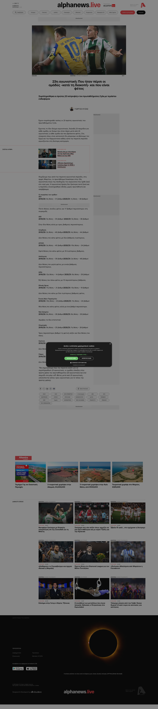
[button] (79, 354)
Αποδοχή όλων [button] (71, 358)
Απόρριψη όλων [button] (86, 358)
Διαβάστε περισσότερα (86, 352)
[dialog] (79, 354)
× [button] (110, 344)
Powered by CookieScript (79, 365)
